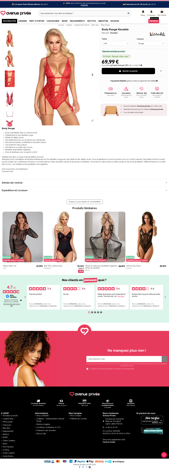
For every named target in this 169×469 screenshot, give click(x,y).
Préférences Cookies (78, 419)
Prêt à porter (8, 422)
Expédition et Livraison (14, 190)
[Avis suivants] (165, 297)
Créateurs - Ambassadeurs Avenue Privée (50, 420)
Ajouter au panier (130, 71)
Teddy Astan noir (9, 266)
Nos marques (8, 447)
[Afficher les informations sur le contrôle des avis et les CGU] (21, 300)
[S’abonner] (164, 359)
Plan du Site (41, 434)
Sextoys (6, 434)
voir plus (121, 296)
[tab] (84, 183)
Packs (5, 444)
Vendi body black (133, 266)
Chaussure (7, 425)
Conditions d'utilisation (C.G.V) (48, 427)
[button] (143, 13)
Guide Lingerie (8, 453)
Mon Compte (75, 416)
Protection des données (46, 430)
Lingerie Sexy (8, 419)
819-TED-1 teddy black (53, 266)
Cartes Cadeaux (9, 441)
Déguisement (8, 431)
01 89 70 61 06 (111, 427)
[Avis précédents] (25, 297)
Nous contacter (42, 416)
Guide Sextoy (8, 456)
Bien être (6, 428)
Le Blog (6, 450)
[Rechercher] (128, 13)
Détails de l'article (12, 183)
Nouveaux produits (10, 416)
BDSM (5, 437)
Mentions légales (43, 424)
